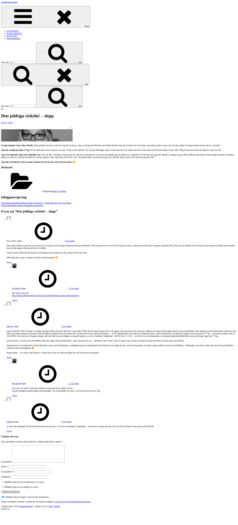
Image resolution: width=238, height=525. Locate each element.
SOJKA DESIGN (14, 33)
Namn (4, 466)
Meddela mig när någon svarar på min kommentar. (27, 497)
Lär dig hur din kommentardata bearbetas (72, 501)
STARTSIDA (13, 31)
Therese (10, 326)
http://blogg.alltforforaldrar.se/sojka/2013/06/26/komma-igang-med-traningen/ (45, 295)
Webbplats (5, 477)
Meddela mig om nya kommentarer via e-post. (24, 482)
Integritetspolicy (14, 38)
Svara (9, 262)
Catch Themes (54, 506)
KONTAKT (12, 36)
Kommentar (6, 462)
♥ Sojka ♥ (16, 288)
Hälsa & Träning (59, 191)
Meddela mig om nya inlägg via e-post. (21, 487)
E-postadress (7, 471)
